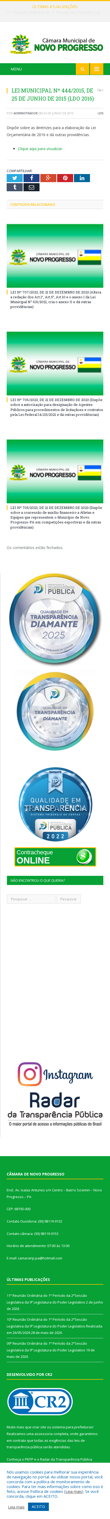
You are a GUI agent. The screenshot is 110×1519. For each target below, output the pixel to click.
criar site (39, 1427)
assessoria (43, 1433)
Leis (100, 113)
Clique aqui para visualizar (40, 148)
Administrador (26, 113)
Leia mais (73, 1491)
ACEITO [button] (38, 1506)
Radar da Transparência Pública (66, 1459)
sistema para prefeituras (72, 1427)
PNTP (29, 1459)
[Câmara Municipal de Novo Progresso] (55, 43)
